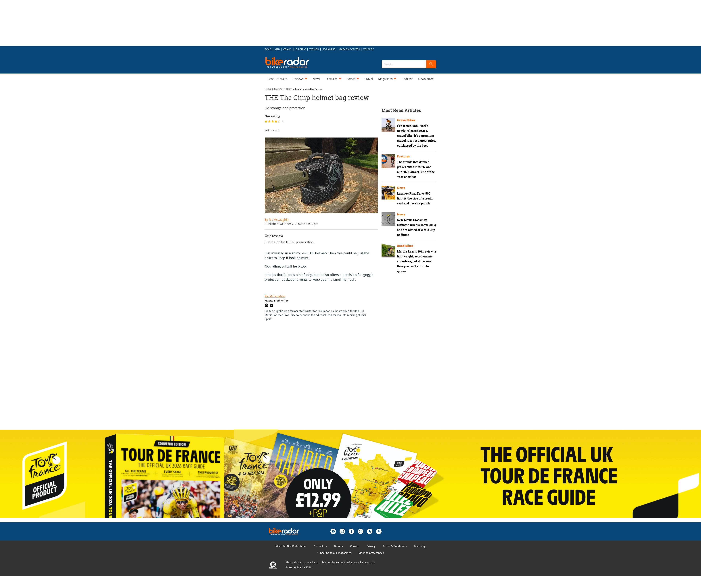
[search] (431, 64)
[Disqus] (325, 379)
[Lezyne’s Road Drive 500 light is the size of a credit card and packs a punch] (388, 192)
